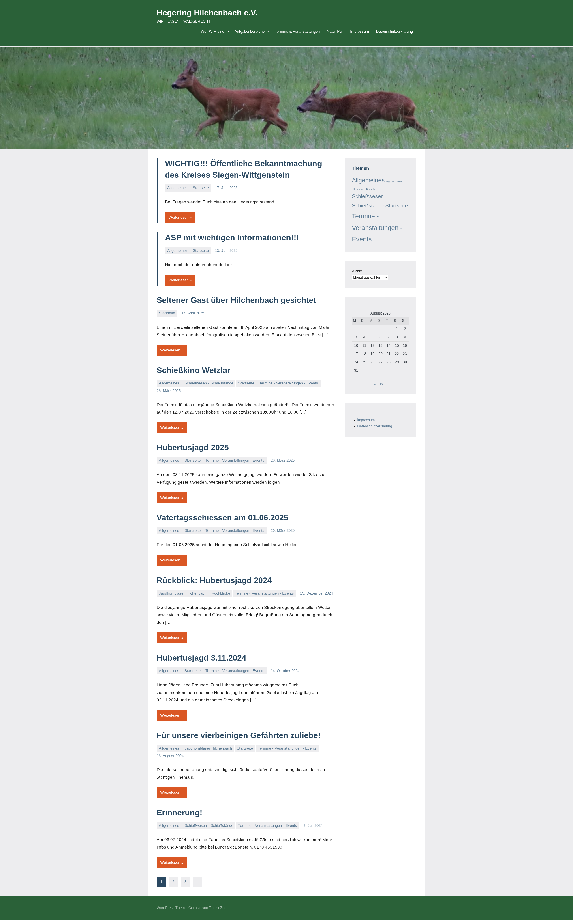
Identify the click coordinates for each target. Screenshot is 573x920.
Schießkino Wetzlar (193, 370)
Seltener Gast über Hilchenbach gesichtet (236, 300)
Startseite (201, 188)
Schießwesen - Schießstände (208, 383)
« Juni (379, 384)
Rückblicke (221, 593)
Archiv (357, 271)
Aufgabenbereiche (250, 31)
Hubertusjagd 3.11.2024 (201, 657)
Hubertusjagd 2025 (193, 447)
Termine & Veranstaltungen (297, 31)
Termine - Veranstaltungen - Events (288, 383)
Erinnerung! (179, 812)
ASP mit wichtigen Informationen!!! (232, 237)
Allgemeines (177, 188)
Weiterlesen (178, 217)
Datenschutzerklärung (394, 31)
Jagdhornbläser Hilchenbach (182, 593)
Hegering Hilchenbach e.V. (207, 12)
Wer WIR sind (212, 31)
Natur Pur (335, 31)
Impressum (359, 31)
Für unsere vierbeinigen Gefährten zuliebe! (239, 735)
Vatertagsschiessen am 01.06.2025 (222, 517)
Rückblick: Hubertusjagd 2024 (214, 580)
